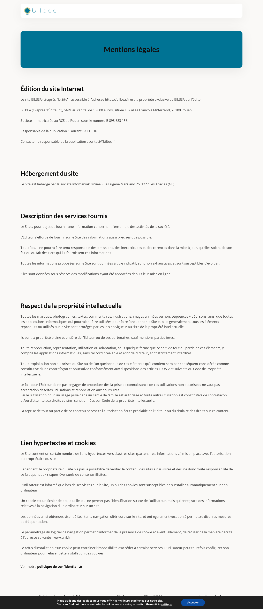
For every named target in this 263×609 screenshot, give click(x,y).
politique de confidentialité (59, 566)
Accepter (193, 602)
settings (166, 604)
